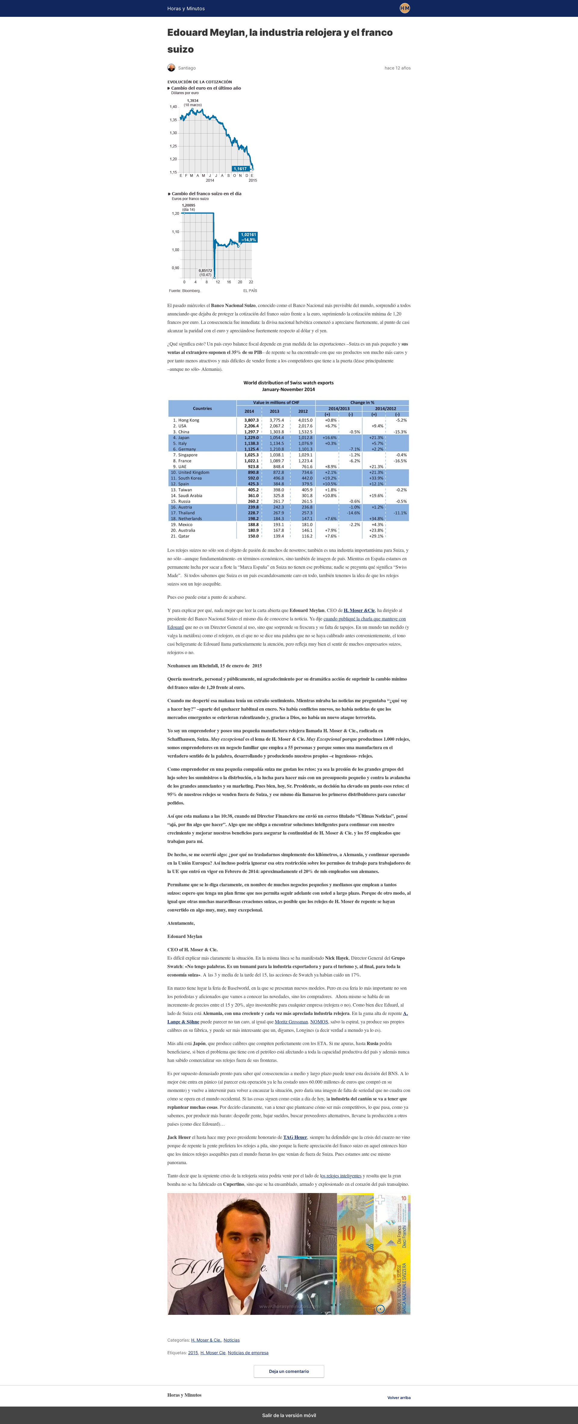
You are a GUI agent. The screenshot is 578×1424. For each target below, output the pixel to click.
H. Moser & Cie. (206, 1339)
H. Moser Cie (212, 1352)
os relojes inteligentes (341, 1175)
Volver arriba (399, 1397)
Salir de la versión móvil (289, 1415)
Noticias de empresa (248, 1352)
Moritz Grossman (291, 1021)
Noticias (232, 1339)
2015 (193, 1352)
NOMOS (319, 1021)
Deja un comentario (289, 1371)
